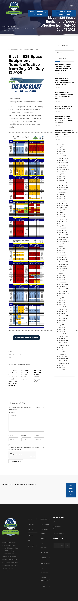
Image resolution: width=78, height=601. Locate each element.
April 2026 (62, 154)
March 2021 (62, 255)
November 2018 (63, 316)
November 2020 (63, 264)
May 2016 (62, 367)
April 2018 (62, 331)
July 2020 (61, 273)
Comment (12, 412)
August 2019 (62, 295)
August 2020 (62, 271)
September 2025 (64, 169)
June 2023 (62, 214)
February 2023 (63, 219)
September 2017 (64, 345)
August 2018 (62, 322)
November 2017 (63, 340)
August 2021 (62, 244)
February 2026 (63, 158)
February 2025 (63, 183)
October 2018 (63, 318)
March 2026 (62, 156)
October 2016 (63, 361)
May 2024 (62, 199)
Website (36, 436)
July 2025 (61, 174)
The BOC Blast (35, 49)
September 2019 (64, 293)
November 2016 (63, 358)
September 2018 (64, 320)
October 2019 (63, 291)
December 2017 (63, 338)
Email (23, 436)
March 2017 (62, 354)
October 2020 (63, 266)
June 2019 (62, 300)
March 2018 (62, 334)
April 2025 (62, 178)
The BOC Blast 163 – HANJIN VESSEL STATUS (25, 375)
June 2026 (62, 149)
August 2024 (62, 192)
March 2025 (62, 181)
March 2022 (62, 228)
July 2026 (61, 147)
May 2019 (62, 302)
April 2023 (62, 217)
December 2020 (63, 262)
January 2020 (63, 286)
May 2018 (62, 329)
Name (11, 436)
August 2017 (62, 347)
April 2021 (62, 253)
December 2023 (63, 203)
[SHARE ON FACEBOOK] (13, 354)
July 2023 (61, 212)
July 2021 (61, 246)
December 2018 (63, 313)
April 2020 (62, 280)
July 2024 (61, 194)
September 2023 (64, 208)
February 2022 (63, 230)
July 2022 (61, 226)
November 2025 (63, 165)
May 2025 (62, 176)
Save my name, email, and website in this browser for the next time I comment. (26, 449)
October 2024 (63, 190)
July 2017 (61, 349)
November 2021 (63, 237)
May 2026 (62, 151)
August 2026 (62, 145)
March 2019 (62, 307)
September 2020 (64, 268)
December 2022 (63, 221)
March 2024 (62, 201)
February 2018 (63, 336)
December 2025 (63, 163)
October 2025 (63, 167)
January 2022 (63, 232)
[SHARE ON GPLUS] (17, 354)
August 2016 (62, 365)
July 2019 (61, 298)
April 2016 (62, 370)
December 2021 (63, 235)
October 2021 (63, 239)
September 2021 (64, 241)
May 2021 (62, 250)
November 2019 (63, 289)
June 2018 (62, 327)
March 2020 (62, 282)
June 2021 (62, 248)
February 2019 (63, 309)
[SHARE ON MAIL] (10, 357)
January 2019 (63, 311)
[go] (71, 53)
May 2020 (62, 277)
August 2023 (62, 210)
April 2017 (62, 352)
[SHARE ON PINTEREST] (20, 354)
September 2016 (64, 363)
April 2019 (62, 304)
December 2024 (63, 185)
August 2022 (62, 223)
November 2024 (63, 187)
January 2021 (63, 259)
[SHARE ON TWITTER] (10, 354)
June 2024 (62, 196)
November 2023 (63, 205)
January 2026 (63, 160)
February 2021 (63, 257)
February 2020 (63, 284)
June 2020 (62, 275)
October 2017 (63, 343)
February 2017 (63, 356)
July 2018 (61, 325)
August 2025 (62, 172)
